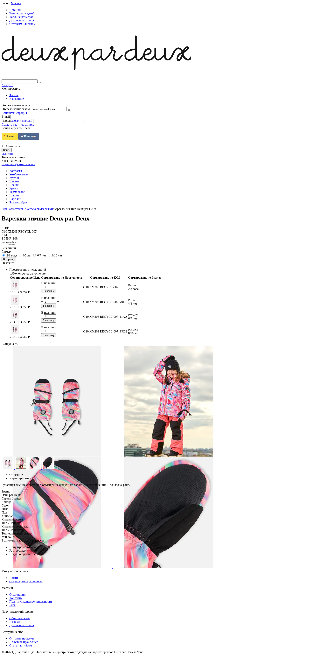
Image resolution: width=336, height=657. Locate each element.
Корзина (7, 164)
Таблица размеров (21, 16)
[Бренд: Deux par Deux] (9, 244)
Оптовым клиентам (22, 23)
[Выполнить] (69, 110)
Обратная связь (19, 618)
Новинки (15, 9)
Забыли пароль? (21, 120)
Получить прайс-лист (23, 642)
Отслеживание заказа (16, 109)
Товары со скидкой (22, 13)
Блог (12, 605)
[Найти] (39, 82)
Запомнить (12, 146)
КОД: (5, 228)
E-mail (6, 116)
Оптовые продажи (21, 638)
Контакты (15, 598)
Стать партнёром (20, 645)
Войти (6, 113)
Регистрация (18, 113)
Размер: (6, 251)
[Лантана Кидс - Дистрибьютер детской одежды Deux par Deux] (96, 77)
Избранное (16, 98)
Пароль (6, 120)
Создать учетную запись (18, 124)
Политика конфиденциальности (30, 601)
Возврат (14, 621)
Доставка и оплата (21, 20)
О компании (17, 594)
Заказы (13, 95)
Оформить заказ (24, 164)
